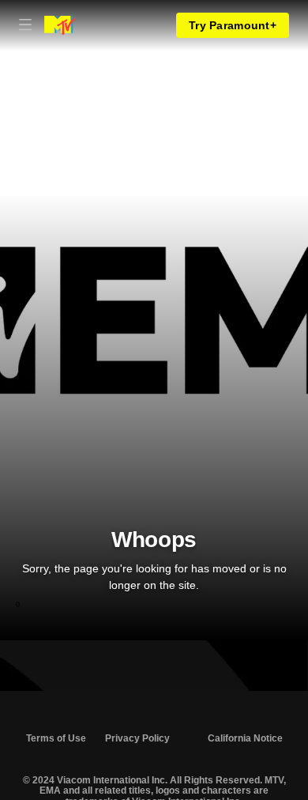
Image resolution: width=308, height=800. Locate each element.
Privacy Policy (137, 738)
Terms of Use (56, 738)
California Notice (245, 738)
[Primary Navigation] (25, 25)
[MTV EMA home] (59, 25)
